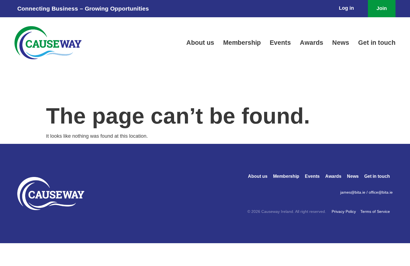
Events (280, 42)
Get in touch (376, 42)
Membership (242, 42)
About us (200, 42)
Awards (311, 42)
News (340, 42)
